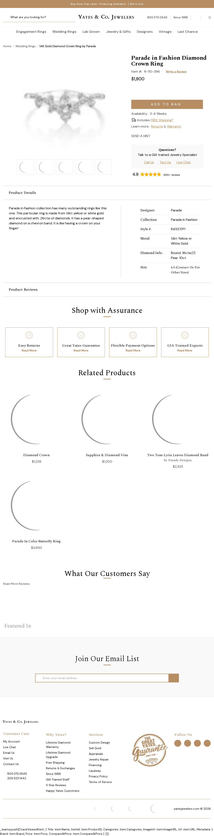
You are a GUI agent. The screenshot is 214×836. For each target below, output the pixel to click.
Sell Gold (95, 748)
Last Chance (188, 31)
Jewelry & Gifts (118, 31)
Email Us (9, 753)
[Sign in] (196, 17)
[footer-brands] (149, 750)
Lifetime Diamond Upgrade (58, 755)
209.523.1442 (16, 778)
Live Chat (184, 162)
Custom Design (99, 742)
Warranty (174, 126)
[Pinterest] (169, 135)
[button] (107, 193)
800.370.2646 (17, 773)
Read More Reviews (16, 584)
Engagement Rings (31, 31)
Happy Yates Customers (62, 791)
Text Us (165, 162)
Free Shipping (55, 762)
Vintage (165, 31)
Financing (95, 765)
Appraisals (96, 754)
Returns (157, 126)
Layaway (95, 771)
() (209, 17)
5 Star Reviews (56, 785)
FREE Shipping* (162, 120)
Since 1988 (53, 774)
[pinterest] (187, 743)
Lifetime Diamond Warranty (58, 745)
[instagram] (197, 743)
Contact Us (11, 764)
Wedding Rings (64, 31)
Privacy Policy (98, 776)
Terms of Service (100, 782)
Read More (29, 350)
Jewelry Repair (99, 759)
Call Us (149, 162)
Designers (145, 31)
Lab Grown (91, 31)
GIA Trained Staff (57, 779)
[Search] (8, 17)
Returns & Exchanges (60, 768)
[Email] (155, 135)
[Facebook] (162, 135)
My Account (11, 741)
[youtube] (207, 743)
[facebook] (178, 743)
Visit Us (8, 758)
